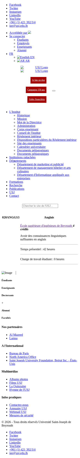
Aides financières (37, 99)
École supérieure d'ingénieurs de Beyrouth (46, 225)
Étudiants (23, 39)
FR (11, 53)
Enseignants (24, 46)
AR (27, 60)
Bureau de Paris (19, 353)
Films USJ (15, 382)
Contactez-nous (18, 405)
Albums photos (18, 379)
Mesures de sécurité (21, 415)
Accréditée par (18, 32)
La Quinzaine (17, 386)
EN (32, 57)
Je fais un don (38, 80)
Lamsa (13, 338)
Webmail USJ (17, 412)
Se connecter (17, 36)
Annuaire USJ (18, 408)
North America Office (22, 357)
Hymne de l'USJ (19, 389)
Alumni (21, 50)
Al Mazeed (16, 334)
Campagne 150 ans (36, 89)
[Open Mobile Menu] (53, 90)
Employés (23, 43)
